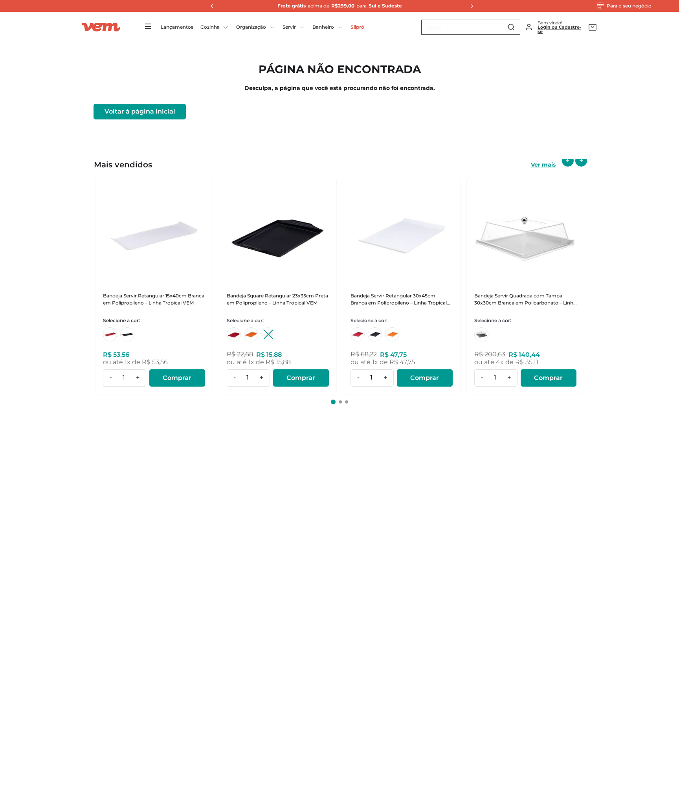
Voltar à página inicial (140, 111)
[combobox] (470, 27)
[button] (333, 402)
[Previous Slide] (210, 6)
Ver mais (543, 164)
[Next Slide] (469, 6)
